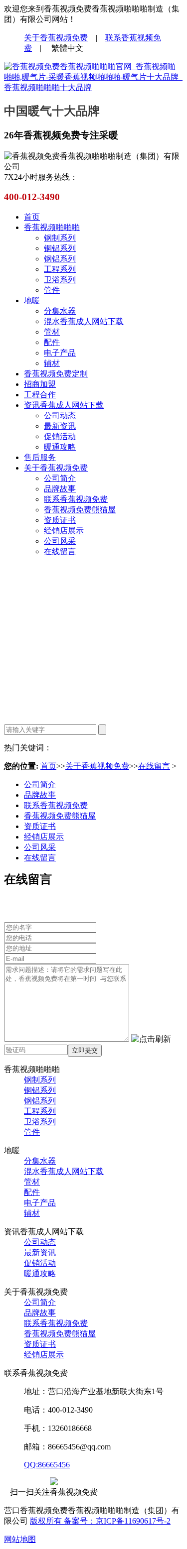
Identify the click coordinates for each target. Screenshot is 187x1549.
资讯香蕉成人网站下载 (64, 405)
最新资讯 (60, 426)
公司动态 (60, 415)
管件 (52, 290)
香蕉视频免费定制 (56, 373)
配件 (52, 342)
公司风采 (60, 541)
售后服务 (40, 457)
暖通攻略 (60, 447)
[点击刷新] (151, 1039)
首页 (32, 217)
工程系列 (60, 269)
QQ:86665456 (47, 1464)
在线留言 (60, 551)
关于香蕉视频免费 (56, 37)
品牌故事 (60, 488)
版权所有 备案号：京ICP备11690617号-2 (100, 1521)
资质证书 (60, 520)
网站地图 (20, 1539)
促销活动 (60, 436)
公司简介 (60, 478)
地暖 (32, 300)
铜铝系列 (60, 248)
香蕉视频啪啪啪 (52, 227)
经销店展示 (64, 530)
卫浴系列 (60, 279)
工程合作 (40, 394)
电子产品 (60, 353)
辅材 (52, 363)
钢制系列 (60, 238)
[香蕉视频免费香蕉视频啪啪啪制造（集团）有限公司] (93, 87)
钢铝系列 (60, 258)
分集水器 (60, 311)
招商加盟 (40, 384)
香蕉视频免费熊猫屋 (80, 509)
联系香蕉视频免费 (76, 499)
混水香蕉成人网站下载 (84, 321)
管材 (52, 332)
